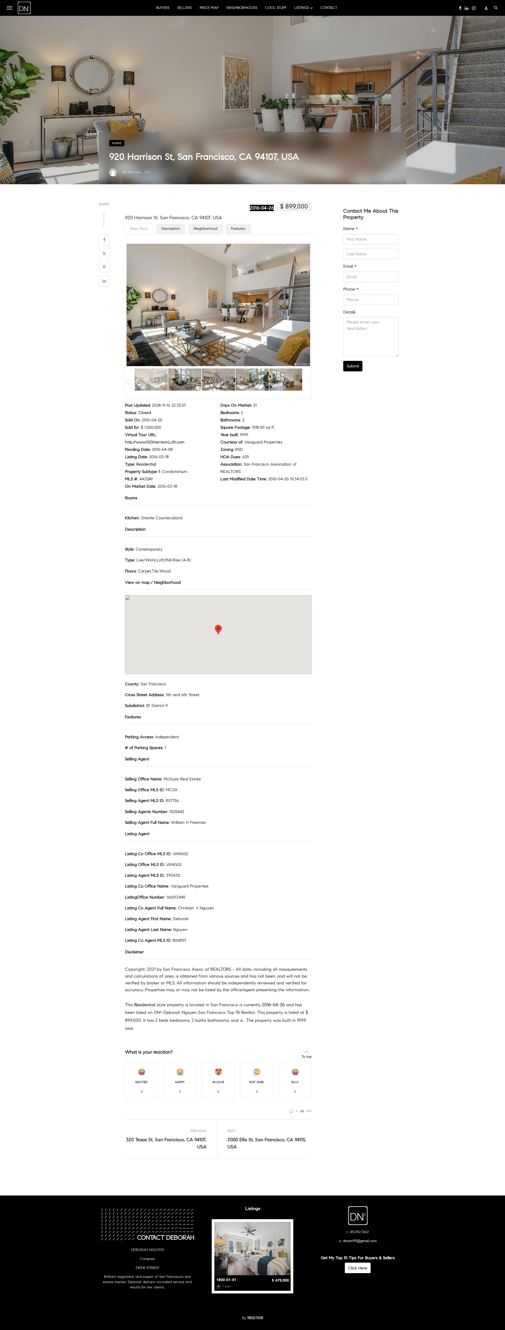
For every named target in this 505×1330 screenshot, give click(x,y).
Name (350, 228)
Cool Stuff (275, 8)
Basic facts (139, 228)
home (117, 143)
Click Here (357, 1268)
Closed (144, 412)
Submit (353, 365)
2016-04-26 (262, 208)
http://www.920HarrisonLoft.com (154, 442)
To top (306, 1056)
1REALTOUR (255, 1317)
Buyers (162, 8)
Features (238, 228)
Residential (146, 464)
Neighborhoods (241, 8)
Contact (328, 8)
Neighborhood (205, 228)
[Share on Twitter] (104, 253)
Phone (350, 289)
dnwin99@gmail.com (360, 1241)
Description (170, 228)
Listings (301, 8)
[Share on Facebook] (104, 239)
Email (349, 266)
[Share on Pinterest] (104, 267)
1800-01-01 (226, 1279)
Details (349, 312)
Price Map (209, 8)
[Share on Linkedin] (104, 280)
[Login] (486, 8)
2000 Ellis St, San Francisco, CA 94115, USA (267, 1143)
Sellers (184, 8)
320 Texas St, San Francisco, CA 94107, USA (166, 1143)
